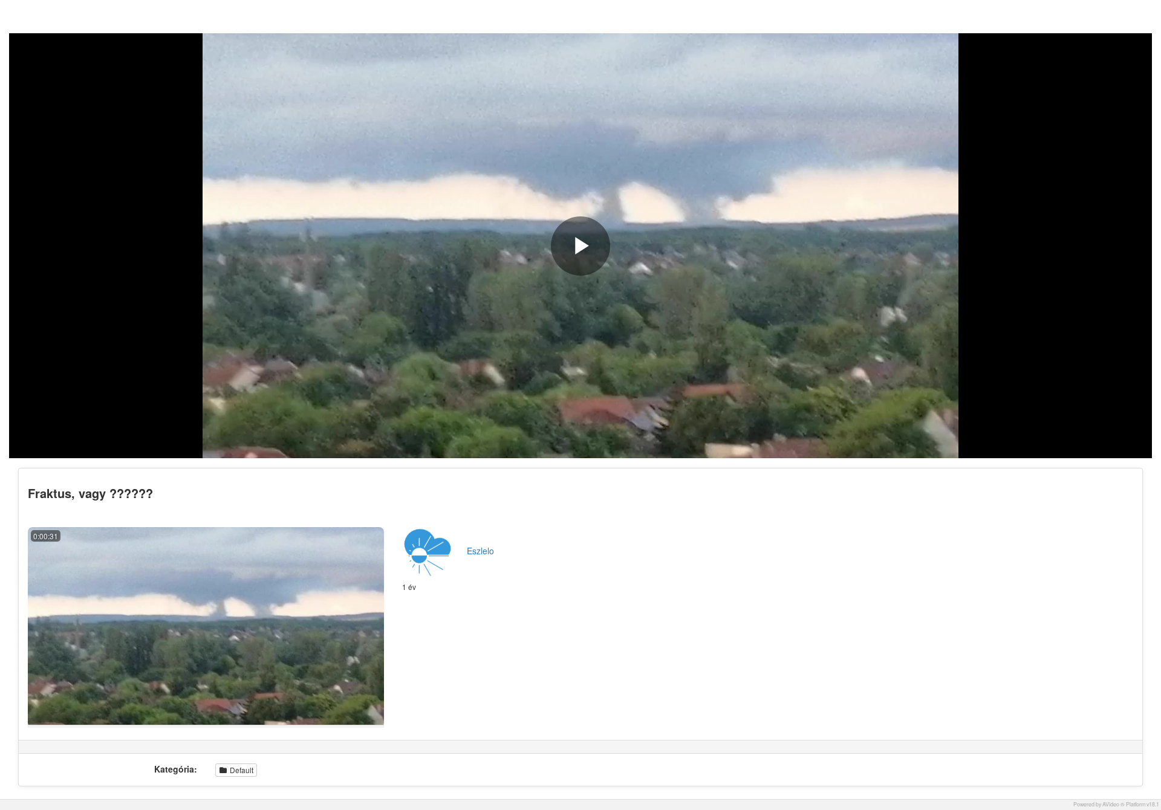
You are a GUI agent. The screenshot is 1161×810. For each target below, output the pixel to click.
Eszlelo (480, 551)
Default (240, 770)
